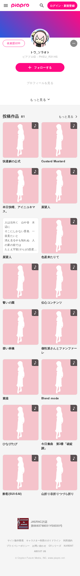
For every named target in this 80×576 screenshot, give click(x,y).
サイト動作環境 (16, 540)
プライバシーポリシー (18, 545)
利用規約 (67, 540)
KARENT (68, 545)
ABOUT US (40, 551)
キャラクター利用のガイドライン (43, 540)
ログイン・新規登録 (62, 6)
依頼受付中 (14, 43)
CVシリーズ (55, 545)
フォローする (43, 67)
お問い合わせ (39, 545)
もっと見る (66, 116)
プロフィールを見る (40, 83)
